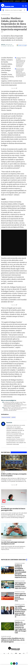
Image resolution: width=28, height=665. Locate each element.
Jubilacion (23, 1)
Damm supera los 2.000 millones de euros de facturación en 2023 (20, 597)
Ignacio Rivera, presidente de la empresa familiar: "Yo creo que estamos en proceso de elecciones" (15, 409)
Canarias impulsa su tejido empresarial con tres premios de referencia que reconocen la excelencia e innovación (21, 62)
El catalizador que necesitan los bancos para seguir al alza (13, 509)
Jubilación (17, 1)
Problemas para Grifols (8, 1)
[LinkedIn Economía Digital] (17, 663)
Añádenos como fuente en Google (13, 10)
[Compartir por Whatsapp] (11, 663)
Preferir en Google (22, 45)
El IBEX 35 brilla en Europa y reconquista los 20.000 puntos (13, 475)
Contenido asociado (5, 14)
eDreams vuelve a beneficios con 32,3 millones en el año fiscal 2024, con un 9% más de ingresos (12, 640)
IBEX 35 (3, 472)
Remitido (3, 44)
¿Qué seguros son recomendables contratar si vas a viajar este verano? (21, 585)
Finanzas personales (6, 540)
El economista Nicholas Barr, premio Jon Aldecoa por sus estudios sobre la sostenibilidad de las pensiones (21, 72)
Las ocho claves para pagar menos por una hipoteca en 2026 (12, 543)
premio (13, 417)
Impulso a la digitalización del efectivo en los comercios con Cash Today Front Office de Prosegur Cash (20, 627)
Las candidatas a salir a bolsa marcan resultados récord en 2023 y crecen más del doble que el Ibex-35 (20, 611)
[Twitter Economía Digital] (14, 663)
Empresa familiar (6, 417)
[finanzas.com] (14, 648)
